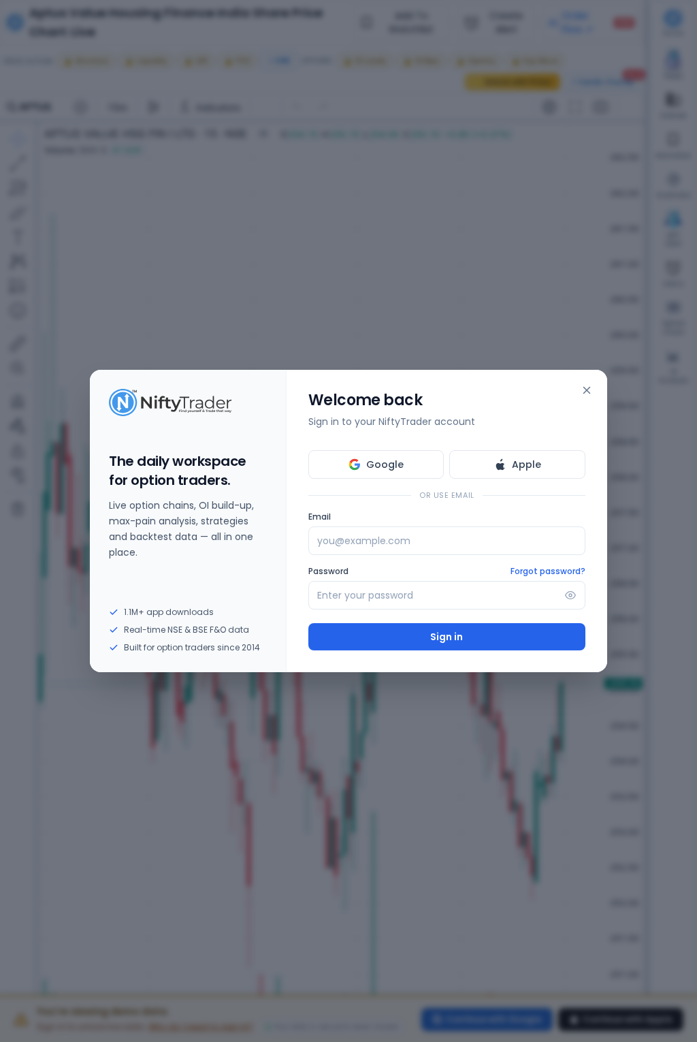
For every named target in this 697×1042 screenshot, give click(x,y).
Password (328, 571)
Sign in (446, 637)
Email (319, 516)
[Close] (586, 390)
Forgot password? (547, 571)
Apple (526, 464)
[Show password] (570, 595)
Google (385, 464)
